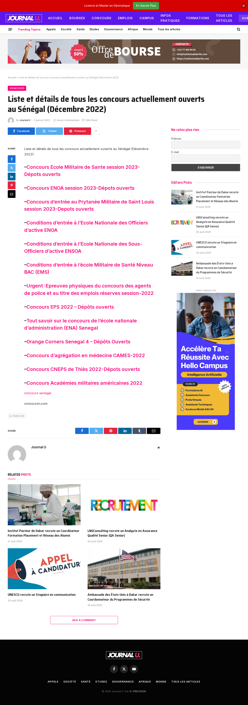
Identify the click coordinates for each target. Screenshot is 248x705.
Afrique (133, 29)
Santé (81, 29)
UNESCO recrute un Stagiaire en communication (42, 594)
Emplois (125, 18)
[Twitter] (12, 167)
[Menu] (10, 29)
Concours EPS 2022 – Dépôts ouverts (70, 307)
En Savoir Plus (146, 5)
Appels (51, 29)
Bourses (77, 18)
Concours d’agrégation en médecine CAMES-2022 (86, 355)
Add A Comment (84, 620)
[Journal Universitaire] (24, 18)
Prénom (176, 138)
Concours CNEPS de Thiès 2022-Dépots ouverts (83, 369)
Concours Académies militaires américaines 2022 (84, 383)
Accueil (55, 18)
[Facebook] (12, 159)
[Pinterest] (12, 185)
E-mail (175, 152)
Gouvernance (113, 29)
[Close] (243, 5)
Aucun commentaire (68, 120)
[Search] (238, 29)
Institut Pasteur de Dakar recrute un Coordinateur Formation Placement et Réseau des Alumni (43, 533)
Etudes (94, 29)
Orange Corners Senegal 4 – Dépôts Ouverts (78, 342)
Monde (147, 29)
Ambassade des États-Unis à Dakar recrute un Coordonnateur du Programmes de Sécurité (120, 597)
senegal (45, 393)
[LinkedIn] (12, 176)
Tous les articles (224, 18)
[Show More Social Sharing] (96, 131)
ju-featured (17, 415)
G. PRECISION (138, 691)
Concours (101, 18)
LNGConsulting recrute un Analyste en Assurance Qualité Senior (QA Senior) (122, 533)
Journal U (25, 120)
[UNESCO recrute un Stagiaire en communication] (44, 568)
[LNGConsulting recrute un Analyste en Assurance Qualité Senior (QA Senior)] (124, 504)
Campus (147, 18)
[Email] (12, 194)
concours (31, 393)
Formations (197, 18)
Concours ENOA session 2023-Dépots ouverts (80, 188)
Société (66, 29)
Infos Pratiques (170, 18)
